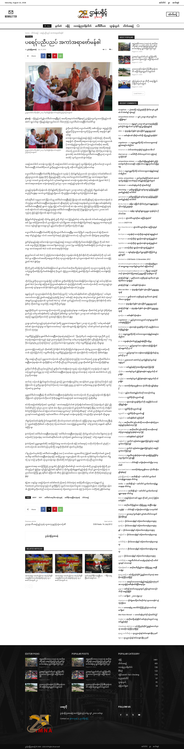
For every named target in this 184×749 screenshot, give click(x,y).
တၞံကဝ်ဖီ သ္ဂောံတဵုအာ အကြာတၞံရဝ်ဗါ (138, 218)
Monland (121, 185)
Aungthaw (122, 109)
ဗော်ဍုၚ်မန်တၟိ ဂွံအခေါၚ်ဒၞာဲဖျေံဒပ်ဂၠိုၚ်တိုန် (140, 367)
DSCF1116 (128, 222)
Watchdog (122, 190)
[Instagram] (126, 714)
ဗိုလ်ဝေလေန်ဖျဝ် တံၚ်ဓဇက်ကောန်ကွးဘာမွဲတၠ (140, 521)
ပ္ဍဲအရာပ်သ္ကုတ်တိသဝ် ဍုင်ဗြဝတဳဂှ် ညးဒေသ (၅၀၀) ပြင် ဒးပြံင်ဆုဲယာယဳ (51, 674)
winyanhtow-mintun (126, 117)
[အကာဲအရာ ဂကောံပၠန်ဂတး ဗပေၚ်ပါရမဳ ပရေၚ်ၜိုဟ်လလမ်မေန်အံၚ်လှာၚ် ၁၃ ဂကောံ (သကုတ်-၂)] (39, 563)
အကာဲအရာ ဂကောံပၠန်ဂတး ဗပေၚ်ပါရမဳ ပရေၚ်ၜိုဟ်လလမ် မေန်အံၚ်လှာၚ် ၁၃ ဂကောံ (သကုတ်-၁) (68, 578)
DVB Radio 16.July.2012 (102, 524)
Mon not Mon (123, 289)
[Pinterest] (54, 55)
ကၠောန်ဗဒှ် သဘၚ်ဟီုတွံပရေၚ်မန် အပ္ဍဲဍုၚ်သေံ (142, 234)
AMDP (34, 497)
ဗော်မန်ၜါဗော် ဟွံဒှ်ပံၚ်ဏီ (135, 418)
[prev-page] (26, 586)
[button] (138, 26)
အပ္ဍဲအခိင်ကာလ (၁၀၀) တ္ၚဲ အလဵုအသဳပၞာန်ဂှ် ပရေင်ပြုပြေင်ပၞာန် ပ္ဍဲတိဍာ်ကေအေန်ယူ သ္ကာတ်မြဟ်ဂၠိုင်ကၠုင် (144, 46)
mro (120, 131)
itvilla (120, 484)
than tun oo (122, 154)
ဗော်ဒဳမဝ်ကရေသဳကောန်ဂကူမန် (53, 497)
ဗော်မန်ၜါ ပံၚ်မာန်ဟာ (138, 285)
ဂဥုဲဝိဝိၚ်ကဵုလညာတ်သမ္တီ (134, 397)
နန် (119, 530)
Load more (138, 93)
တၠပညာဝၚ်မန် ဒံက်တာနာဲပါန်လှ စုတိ (145, 633)
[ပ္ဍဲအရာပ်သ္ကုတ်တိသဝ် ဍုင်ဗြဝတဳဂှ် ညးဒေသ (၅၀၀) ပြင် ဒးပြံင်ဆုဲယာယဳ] (124, 60)
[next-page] (30, 586)
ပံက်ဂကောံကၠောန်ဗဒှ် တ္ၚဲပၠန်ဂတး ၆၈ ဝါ (141, 150)
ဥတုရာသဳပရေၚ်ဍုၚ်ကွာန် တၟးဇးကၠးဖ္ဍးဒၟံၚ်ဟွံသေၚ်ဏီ (45, 524)
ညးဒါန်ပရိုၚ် (84, 718)
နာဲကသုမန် (74, 718)
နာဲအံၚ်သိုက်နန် (123, 278)
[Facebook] (43, 55)
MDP (40, 497)
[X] (48, 55)
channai (121, 252)
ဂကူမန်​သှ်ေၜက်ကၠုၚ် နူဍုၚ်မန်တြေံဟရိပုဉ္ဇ (137, 341)
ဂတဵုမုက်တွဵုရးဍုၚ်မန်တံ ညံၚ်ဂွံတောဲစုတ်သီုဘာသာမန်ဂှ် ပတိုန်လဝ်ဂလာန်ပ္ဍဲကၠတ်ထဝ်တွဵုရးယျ (138, 164)
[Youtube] (139, 714)
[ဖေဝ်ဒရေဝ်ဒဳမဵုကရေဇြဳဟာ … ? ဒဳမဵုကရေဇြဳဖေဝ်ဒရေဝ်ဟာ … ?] (98, 563)
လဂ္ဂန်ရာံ (121, 509)
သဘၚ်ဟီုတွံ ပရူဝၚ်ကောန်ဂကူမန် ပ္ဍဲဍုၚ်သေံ (142, 239)
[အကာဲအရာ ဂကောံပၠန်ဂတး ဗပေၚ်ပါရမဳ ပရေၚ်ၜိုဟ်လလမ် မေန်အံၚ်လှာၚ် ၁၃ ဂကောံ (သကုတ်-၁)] (68, 563)
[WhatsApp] (60, 55)
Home (27, 33)
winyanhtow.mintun (126, 161)
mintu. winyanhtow (126, 178)
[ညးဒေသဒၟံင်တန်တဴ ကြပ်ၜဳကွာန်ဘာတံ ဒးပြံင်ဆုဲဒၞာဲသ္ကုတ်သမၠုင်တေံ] (124, 72)
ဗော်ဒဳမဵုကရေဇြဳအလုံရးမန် (72, 497)
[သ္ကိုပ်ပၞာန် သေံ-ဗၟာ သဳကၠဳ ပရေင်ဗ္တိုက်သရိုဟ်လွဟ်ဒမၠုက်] (124, 84)
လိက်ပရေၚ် (34, 33)
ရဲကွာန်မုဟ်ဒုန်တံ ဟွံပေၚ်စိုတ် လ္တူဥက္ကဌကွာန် (140, 131)
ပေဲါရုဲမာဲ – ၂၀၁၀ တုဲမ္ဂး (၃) (133, 596)
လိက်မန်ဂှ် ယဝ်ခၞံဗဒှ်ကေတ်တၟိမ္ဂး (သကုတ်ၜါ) (142, 509)
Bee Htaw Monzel (125, 614)
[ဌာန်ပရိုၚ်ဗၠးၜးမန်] (35, 536)
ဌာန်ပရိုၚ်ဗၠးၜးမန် (31, 49)
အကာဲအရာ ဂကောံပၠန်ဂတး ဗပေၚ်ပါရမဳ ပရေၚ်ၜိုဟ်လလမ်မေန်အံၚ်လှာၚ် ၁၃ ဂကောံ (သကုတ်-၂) (38, 578)
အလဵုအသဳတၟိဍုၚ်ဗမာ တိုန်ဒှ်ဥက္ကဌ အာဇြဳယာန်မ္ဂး (140, 505)
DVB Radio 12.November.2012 (138, 259)
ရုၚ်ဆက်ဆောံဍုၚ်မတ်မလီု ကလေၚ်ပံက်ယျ (140, 393)
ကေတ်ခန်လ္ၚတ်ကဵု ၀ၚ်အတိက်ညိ (140, 185)
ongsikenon (122, 142)
